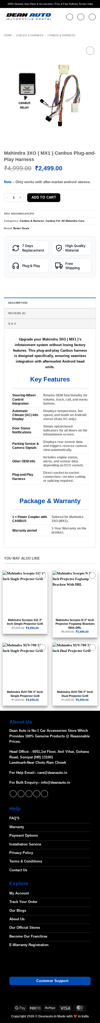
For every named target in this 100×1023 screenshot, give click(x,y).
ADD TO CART (43, 197)
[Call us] (36, 793)
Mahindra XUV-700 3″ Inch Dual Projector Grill (75, 693)
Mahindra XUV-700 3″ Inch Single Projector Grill (25, 693)
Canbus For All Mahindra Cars (65, 220)
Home (8, 35)
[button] (69, 17)
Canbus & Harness (61, 35)
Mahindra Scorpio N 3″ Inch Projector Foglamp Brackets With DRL (75, 623)
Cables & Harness (29, 35)
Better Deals (21, 228)
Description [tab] (17, 302)
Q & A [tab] (12, 323)
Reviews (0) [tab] (16, 313)
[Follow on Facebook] (13, 793)
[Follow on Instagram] (21, 793)
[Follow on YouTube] (44, 793)
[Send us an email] (29, 793)
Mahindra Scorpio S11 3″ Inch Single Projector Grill (25, 621)
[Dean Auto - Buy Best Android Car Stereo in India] (28, 17)
